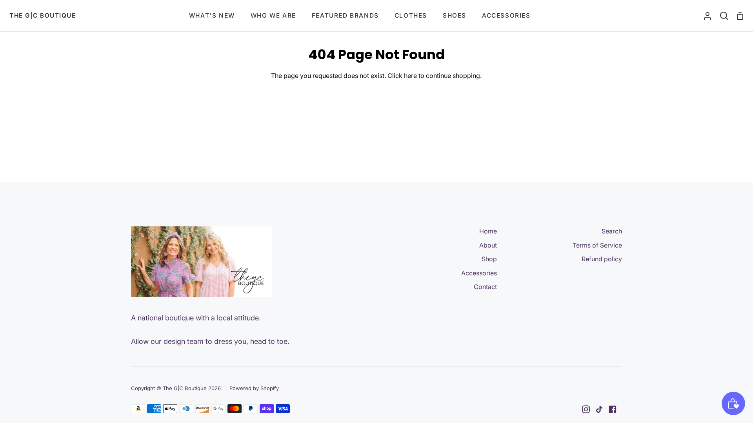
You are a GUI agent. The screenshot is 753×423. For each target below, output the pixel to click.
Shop (489, 259)
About (488, 245)
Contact (485, 287)
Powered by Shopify (254, 388)
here (410, 76)
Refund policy (602, 259)
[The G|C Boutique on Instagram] (586, 409)
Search (612, 231)
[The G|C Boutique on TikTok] (599, 409)
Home (488, 231)
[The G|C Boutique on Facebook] (613, 409)
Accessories (479, 273)
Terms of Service (597, 245)
